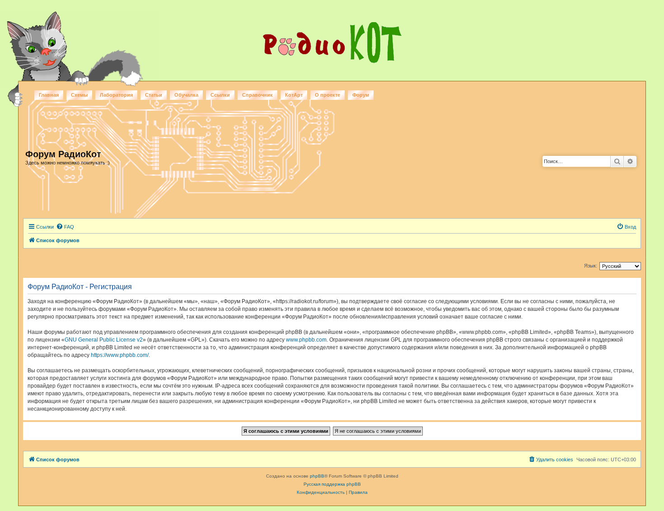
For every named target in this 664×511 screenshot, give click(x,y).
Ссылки (220, 95)
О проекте (327, 95)
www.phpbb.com (306, 340)
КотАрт (294, 95)
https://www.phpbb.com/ (120, 355)
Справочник (257, 95)
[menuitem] (65, 226)
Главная (49, 95)
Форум (360, 95)
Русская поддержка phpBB (332, 484)
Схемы (79, 95)
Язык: (590, 265)
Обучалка (186, 95)
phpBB (317, 475)
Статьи (153, 95)
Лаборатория (116, 95)
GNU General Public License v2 (104, 340)
